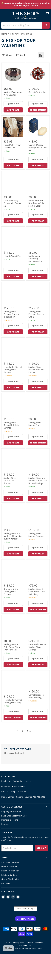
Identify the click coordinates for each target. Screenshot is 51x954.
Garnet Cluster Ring (37, 92)
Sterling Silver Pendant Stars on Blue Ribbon (11, 314)
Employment (18, 942)
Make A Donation (9, 866)
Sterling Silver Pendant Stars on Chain (36, 314)
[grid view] (41, 55)
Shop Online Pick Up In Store (14, 815)
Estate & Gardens (9, 875)
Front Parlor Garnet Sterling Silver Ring (13, 701)
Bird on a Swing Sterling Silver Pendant (11, 591)
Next (29, 731)
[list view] (47, 55)
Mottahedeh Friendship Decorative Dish (35, 259)
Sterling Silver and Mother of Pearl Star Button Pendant (13, 536)
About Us (5, 883)
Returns (5, 824)
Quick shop (13, 104)
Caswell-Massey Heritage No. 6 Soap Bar (37, 147)
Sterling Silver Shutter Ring (34, 423)
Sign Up (41, 847)
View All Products (26, 945)
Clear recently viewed (14, 753)
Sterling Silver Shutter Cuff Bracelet (10, 481)
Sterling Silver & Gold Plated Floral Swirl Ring (36, 591)
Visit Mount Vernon (10, 862)
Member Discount (9, 820)
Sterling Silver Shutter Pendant (36, 534)
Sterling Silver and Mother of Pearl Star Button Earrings (37, 481)
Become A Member (10, 870)
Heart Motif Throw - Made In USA (13, 146)
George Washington (10, 879)
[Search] (46, 25)
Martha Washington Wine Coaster (13, 93)
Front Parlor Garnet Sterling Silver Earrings (37, 647)
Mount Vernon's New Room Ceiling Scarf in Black (37, 203)
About (7, 942)
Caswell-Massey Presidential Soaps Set (12, 203)
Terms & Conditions (35, 942)
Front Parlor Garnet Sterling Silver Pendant (13, 370)
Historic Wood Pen (12, 256)
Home (4, 34)
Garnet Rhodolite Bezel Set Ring (36, 696)
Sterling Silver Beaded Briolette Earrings (11, 425)
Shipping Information (11, 811)
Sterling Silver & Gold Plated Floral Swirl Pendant (12, 647)
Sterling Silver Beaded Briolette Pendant (36, 370)
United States (24, 908)
